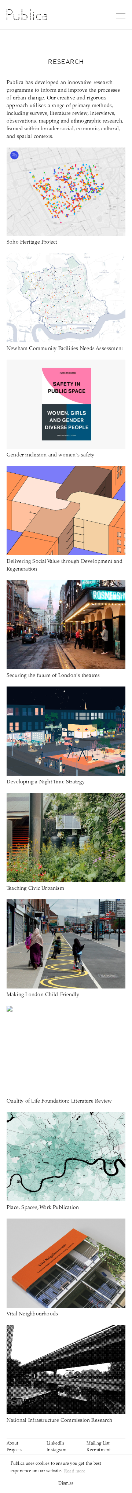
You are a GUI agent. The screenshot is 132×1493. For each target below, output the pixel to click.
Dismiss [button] (65, 1483)
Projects (14, 1450)
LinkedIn (55, 1443)
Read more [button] (74, 1471)
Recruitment (99, 1450)
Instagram (56, 1450)
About (12, 1443)
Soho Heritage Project (32, 242)
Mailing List (98, 1443)
